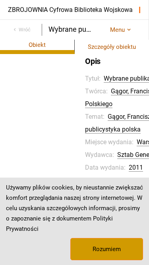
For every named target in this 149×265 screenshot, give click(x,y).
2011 (136, 167)
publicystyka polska (113, 129)
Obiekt (37, 44)
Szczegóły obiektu (112, 46)
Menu (117, 29)
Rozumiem (107, 249)
